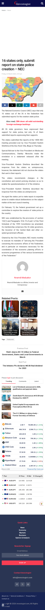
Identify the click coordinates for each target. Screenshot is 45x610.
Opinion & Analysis (22, 538)
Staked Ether (10, 465)
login (8, 378)
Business (22, 535)
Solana (8, 451)
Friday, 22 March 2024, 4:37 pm (12, 74)
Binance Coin (11, 438)
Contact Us (5, 599)
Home (4, 10)
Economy (22, 530)
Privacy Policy (30, 596)
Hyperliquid (10, 460)
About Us (5, 596)
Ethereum (9, 429)
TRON (7, 456)
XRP (7, 442)
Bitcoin (8, 424)
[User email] (22, 291)
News (9, 10)
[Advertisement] (22, 35)
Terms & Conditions (17, 596)
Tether (8, 433)
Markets (22, 533)
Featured (10, 339)
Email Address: (22, 551)
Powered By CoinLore (35, 469)
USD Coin (9, 447)
